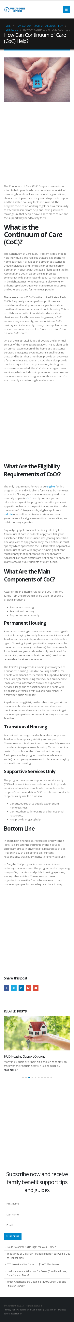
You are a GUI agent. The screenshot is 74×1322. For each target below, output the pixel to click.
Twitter (14, 987)
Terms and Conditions (31, 1313)
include (8, 514)
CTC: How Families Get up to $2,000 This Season (33, 1268)
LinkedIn (21, 987)
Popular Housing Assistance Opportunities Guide (36, 1056)
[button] (22, 1081)
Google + (28, 987)
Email (35, 987)
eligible (50, 486)
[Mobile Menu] (66, 9)
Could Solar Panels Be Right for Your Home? (31, 1251)
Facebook (6, 987)
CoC (28, 498)
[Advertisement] (37, 145)
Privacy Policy (11, 1313)
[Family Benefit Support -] (15, 9)
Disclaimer (50, 1313)
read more (10, 1073)
